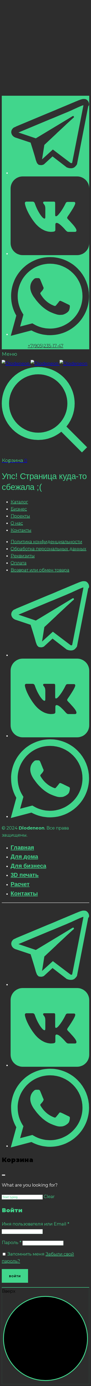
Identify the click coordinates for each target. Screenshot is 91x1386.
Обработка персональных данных (48, 548)
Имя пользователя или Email (35, 1224)
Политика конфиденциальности (46, 541)
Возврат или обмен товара (40, 570)
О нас (17, 523)
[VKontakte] (50, 253)
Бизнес (19, 509)
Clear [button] (49, 1196)
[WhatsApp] (50, 334)
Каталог (19, 502)
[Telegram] (50, 173)
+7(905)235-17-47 (45, 345)
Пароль (11, 1242)
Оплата (19, 563)
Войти (15, 1276)
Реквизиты (23, 555)
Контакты (21, 530)
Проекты (20, 516)
